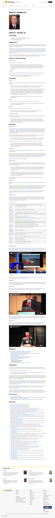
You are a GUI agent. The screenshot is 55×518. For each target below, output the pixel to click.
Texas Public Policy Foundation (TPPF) (17, 358)
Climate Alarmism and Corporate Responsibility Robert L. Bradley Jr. (22, 372)
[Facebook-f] (40, 2)
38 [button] (28, 357)
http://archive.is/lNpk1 (19, 419)
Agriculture (31, 496)
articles (33, 392)
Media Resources (45, 496)
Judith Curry (23, 162)
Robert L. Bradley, (14, 396)
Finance (31, 503)
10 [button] (22, 104)
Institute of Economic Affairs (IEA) (16, 50)
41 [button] (22, 360)
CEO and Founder (28, 351)
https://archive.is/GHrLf (24, 398)
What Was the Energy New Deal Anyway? (21, 418)
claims (36, 381)
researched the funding (16, 316)
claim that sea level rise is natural (36, 163)
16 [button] (15, 151)
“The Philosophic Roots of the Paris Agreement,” (35, 82)
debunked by (40, 177)
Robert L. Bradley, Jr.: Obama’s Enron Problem (21, 399)
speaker (15, 322)
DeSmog (11, 2)
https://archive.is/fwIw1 (39, 435)
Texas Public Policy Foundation (16, 249)
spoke (13, 288)
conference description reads (36, 156)
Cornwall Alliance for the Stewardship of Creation (28, 217)
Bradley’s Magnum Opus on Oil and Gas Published (19, 397)
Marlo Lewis (27, 250)
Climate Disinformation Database (18, 9)
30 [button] (42, 323)
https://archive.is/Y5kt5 (40, 415)
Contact (44, 494)
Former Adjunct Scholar (22, 354)
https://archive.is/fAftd (14, 452)
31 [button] (43, 323)
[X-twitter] (42, 2)
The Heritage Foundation (27, 249)
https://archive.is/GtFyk (13, 430)
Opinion (31, 504)
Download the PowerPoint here (14, 291)
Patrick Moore (12, 216)
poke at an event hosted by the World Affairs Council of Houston (22, 182)
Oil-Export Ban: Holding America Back (28, 277)
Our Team (44, 492)
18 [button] (27, 158)
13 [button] (18, 132)
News (17, 491)
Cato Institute (16, 49)
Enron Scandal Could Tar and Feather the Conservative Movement (19, 453)
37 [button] (31, 356)
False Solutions (32, 499)
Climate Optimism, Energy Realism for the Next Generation (18, 429)
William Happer (29, 187)
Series (17, 494)
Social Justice (32, 495)
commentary (28, 128)
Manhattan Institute (23, 224)
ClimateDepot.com (21, 238)
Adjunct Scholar (28, 356)
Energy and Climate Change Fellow (39, 49)
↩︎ (43, 415)
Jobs (44, 500)
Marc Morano (11, 238)
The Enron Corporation (14, 353)
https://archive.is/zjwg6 (30, 414)
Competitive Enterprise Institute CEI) (26, 49)
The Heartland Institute (15, 355)
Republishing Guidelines (47, 495)
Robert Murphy (30, 130)
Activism (31, 500)
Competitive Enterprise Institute (37, 250)
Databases (11, 9)
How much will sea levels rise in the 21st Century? (17, 428)
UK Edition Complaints (46, 504)
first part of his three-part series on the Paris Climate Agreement (22, 101)
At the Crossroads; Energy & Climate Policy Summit (28, 248)
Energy (31, 491)
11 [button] (34, 111)
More (33, 5)
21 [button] (41, 188)
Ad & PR (31, 494)
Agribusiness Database (19, 499)
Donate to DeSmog (46, 499)
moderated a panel (13, 158)
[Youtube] (47, 511)
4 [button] (21, 46)
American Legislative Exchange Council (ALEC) (37, 283)
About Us (44, 491)
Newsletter (45, 510)
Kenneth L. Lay (18, 46)
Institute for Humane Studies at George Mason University (20, 362)
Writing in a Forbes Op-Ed (13, 108)
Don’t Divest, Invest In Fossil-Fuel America (20, 415)
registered (15, 150)
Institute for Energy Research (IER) (29, 44)
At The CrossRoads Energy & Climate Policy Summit (17, 433)
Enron (23, 45)
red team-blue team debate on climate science (27, 190)
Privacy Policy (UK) (46, 503)
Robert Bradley (39, 282)
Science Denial (32, 492)
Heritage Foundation (40, 232)
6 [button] (39, 55)
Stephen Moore (11, 232)
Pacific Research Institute (19, 130)
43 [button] (30, 362)
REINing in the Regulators (22, 158)
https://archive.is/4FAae (13, 427)
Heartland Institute (22, 150)
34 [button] (39, 353)
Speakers (17, 434)
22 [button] (12, 192)
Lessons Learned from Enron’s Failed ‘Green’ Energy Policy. (31, 323)
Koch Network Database (19, 500)
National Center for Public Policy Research (26, 220)
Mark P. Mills (11, 224)
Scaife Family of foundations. (15, 318)
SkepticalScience (12, 178)
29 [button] (41, 323)
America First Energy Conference (31, 150)
